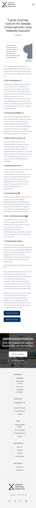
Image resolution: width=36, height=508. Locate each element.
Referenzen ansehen (12, 319)
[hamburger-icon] (33, 4)
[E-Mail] (26, 501)
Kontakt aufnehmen (12, 313)
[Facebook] (9, 501)
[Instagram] (15, 501)
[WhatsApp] (20, 501)
